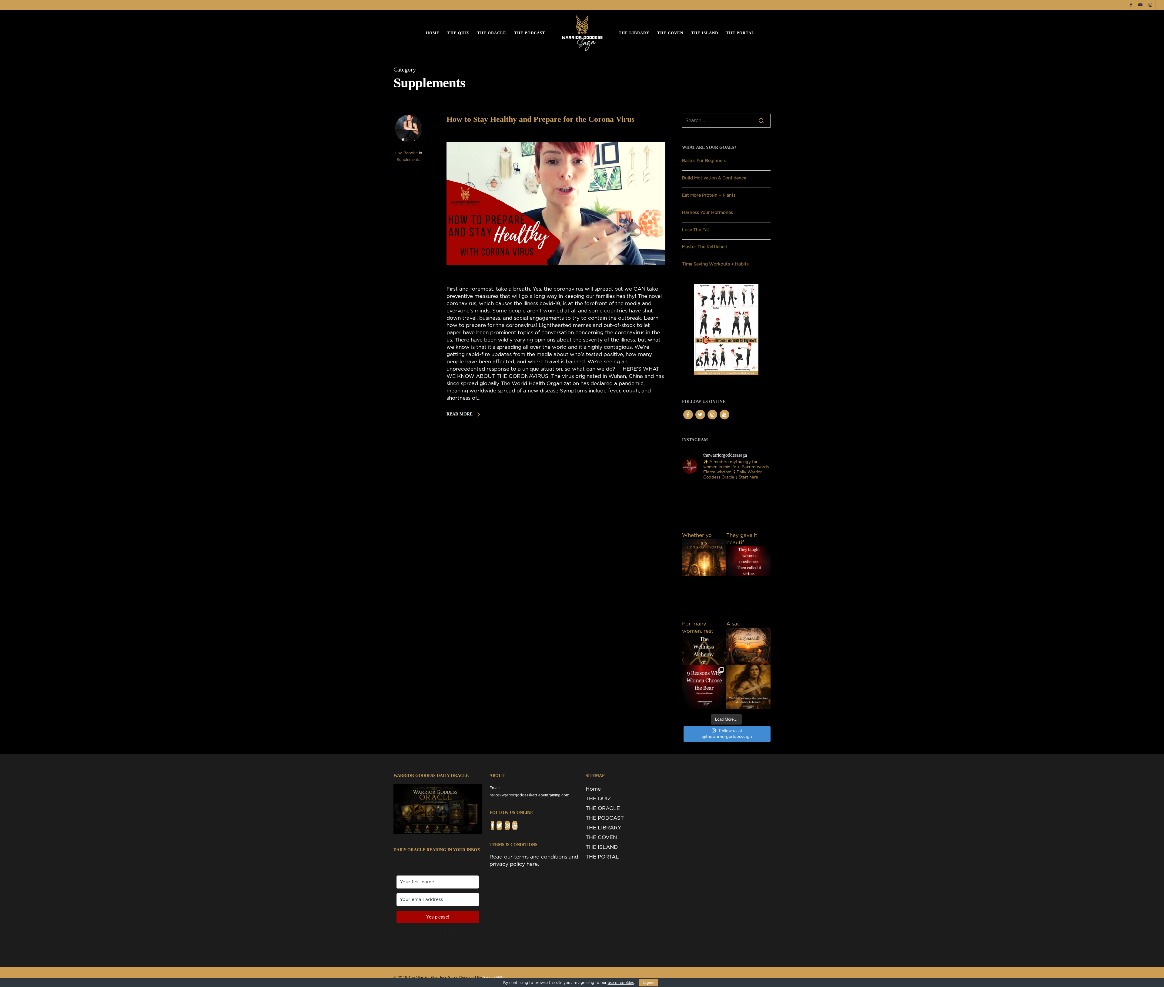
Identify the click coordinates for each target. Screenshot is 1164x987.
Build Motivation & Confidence (714, 178)
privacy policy (507, 864)
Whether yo (697, 535)
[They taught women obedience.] (748, 510)
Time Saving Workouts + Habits (715, 264)
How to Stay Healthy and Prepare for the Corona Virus (540, 119)
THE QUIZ (458, 33)
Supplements (408, 160)
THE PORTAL (740, 33)
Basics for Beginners (704, 161)
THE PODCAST (529, 33)
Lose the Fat (695, 230)
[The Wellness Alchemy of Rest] (704, 598)
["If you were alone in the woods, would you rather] (704, 687)
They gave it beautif (741, 539)
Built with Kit (437, 933)
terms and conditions (540, 856)
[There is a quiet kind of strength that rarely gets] (748, 687)
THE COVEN (670, 33)
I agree (648, 983)
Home (433, 33)
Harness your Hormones (707, 213)
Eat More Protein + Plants (709, 195)
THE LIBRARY (634, 33)
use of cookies (621, 983)
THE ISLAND (704, 33)
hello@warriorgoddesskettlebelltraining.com (529, 795)
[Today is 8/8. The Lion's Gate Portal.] (704, 510)
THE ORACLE (491, 33)
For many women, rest (697, 627)
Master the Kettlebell (704, 247)
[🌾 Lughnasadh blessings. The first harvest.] (748, 598)
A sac (733, 623)
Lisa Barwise (406, 153)
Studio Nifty (494, 977)
